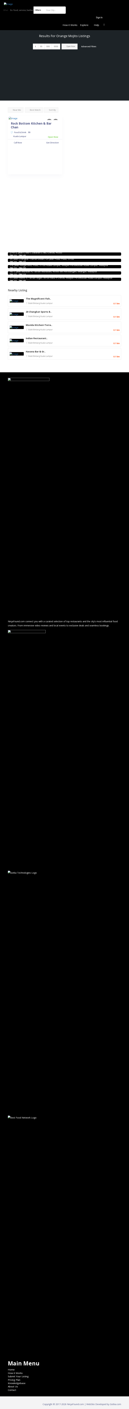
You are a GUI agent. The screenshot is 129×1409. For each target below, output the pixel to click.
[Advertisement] (64, 77)
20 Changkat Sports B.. (38, 311)
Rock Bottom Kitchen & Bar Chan (31, 125)
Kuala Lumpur (46, 303)
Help (96, 25)
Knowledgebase (16, 1383)
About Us (13, 1386)
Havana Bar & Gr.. (35, 351)
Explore (84, 25)
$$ (41, 46)
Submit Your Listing (18, 1376)
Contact (12, 1389)
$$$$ (56, 46)
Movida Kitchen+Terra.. (39, 325)
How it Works (70, 25)
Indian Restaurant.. (37, 338)
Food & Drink (20, 132)
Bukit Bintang (34, 303)
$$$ (48, 46)
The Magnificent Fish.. (38, 298)
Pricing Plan (14, 1379)
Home (11, 1369)
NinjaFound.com (16, 621)
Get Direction (52, 142)
